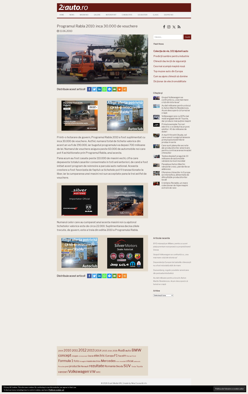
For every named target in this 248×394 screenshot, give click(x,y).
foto (76, 361)
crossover (83, 356)
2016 (110, 351)
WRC (98, 372)
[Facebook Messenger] (109, 89)
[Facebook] (89, 89)
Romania (110, 366)
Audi (121, 350)
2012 (82, 350)
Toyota (140, 366)
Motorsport (111, 15)
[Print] (119, 89)
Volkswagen (78, 371)
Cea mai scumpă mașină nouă (169, 66)
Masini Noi (84, 15)
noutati (123, 361)
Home (62, 15)
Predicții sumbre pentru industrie (171, 56)
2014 (98, 350)
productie (74, 366)
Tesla (133, 366)
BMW (136, 350)
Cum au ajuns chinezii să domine (170, 76)
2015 (104, 350)
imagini (83, 361)
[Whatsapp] (104, 89)
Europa (109, 355)
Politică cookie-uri (56, 390)
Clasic (155, 15)
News (71, 15)
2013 (91, 350)
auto (128, 350)
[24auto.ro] (73, 11)
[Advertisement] (172, 213)
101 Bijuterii (142, 15)
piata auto (137, 361)
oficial (129, 361)
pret (67, 366)
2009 (60, 351)
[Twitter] (94, 89)
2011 (75, 350)
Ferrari (129, 356)
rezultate (96, 366)
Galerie (97, 15)
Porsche (61, 367)
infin (145, 383)
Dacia (90, 356)
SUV (127, 366)
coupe (75, 356)
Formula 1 (65, 361)
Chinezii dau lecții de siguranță (169, 61)
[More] (124, 89)
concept (64, 355)
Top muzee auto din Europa (168, 71)
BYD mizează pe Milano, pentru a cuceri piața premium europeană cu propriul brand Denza (171, 246)
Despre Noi (168, 15)
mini (117, 361)
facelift (122, 355)
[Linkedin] (99, 89)
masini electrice (93, 361)
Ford (134, 356)
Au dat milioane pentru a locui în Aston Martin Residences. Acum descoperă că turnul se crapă (170, 281)
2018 (115, 351)
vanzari (63, 371)
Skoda (119, 366)
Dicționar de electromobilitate (169, 81)
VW (93, 372)
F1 (116, 355)
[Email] (114, 89)
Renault (85, 366)
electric (99, 355)
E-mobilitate (127, 15)
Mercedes (108, 361)
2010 (67, 350)
